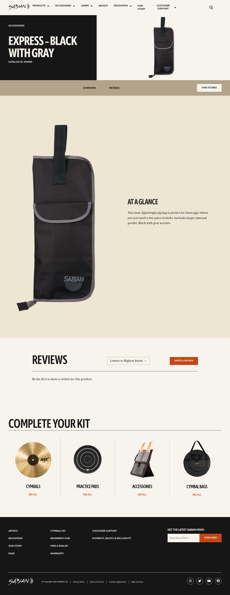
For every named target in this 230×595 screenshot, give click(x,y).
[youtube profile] (209, 581)
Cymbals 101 (57, 531)
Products (38, 6)
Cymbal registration (117, 582)
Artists (103, 6)
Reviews (114, 88)
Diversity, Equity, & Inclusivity (111, 538)
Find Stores (209, 88)
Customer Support (163, 7)
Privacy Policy (79, 582)
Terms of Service (97, 582)
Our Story (141, 7)
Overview (89, 88)
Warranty (57, 553)
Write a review (183, 361)
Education (121, 6)
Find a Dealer (59, 546)
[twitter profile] (199, 581)
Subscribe (210, 538)
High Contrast (137, 582)
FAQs (11, 553)
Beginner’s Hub (60, 538)
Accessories (63, 6)
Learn (85, 6)
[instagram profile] (190, 581)
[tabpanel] (61, 218)
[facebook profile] (218, 581)
